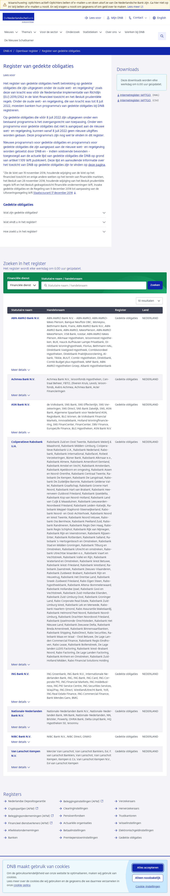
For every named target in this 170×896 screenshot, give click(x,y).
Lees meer (134, 6)
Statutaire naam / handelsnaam (61, 279)
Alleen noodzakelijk (147, 878)
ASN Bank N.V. (20, 405)
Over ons (111, 32)
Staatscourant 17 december (53, 192)
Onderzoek (73, 32)
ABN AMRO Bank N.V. (25, 318)
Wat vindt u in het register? (20, 222)
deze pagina (96, 164)
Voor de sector (49, 32)
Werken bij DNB (134, 32)
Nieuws (9, 32)
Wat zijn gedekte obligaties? (20, 212)
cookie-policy (22, 885)
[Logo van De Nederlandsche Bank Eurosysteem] (18, 18)
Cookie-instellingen (148, 886)
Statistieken (90, 32)
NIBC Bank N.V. (21, 736)
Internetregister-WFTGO (135, 95)
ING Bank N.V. (20, 674)
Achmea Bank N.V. (23, 379)
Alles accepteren (147, 868)
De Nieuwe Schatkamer (19, 40)
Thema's (27, 32)
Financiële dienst (18, 278)
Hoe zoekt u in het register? (20, 231)
